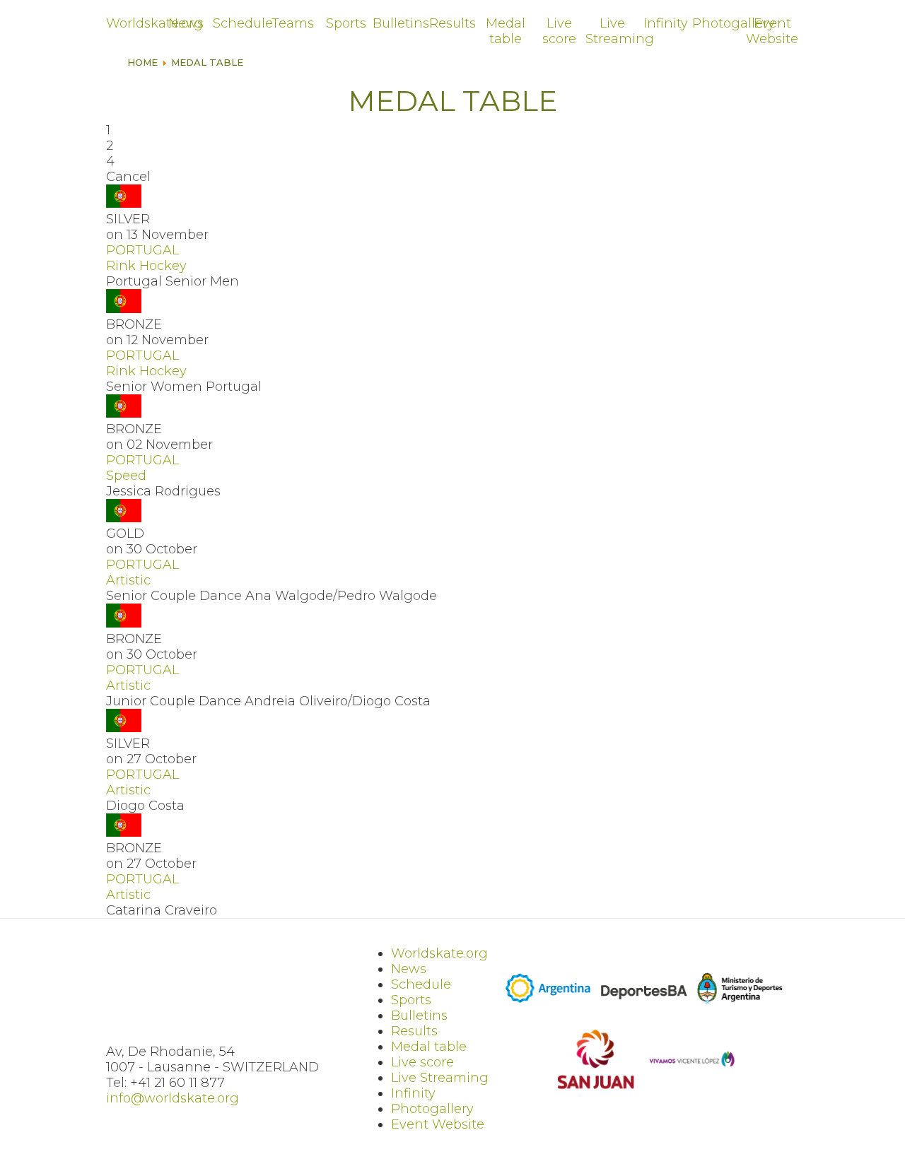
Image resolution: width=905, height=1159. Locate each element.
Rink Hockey (146, 265)
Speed (126, 475)
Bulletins (399, 23)
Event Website (772, 31)
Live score (559, 31)
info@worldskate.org (172, 1098)
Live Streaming (611, 31)
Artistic (128, 580)
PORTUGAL (142, 250)
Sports (346, 23)
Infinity (665, 23)
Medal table (505, 31)
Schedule (239, 23)
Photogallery (718, 23)
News (186, 23)
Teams (293, 23)
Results (452, 23)
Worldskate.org (132, 23)
